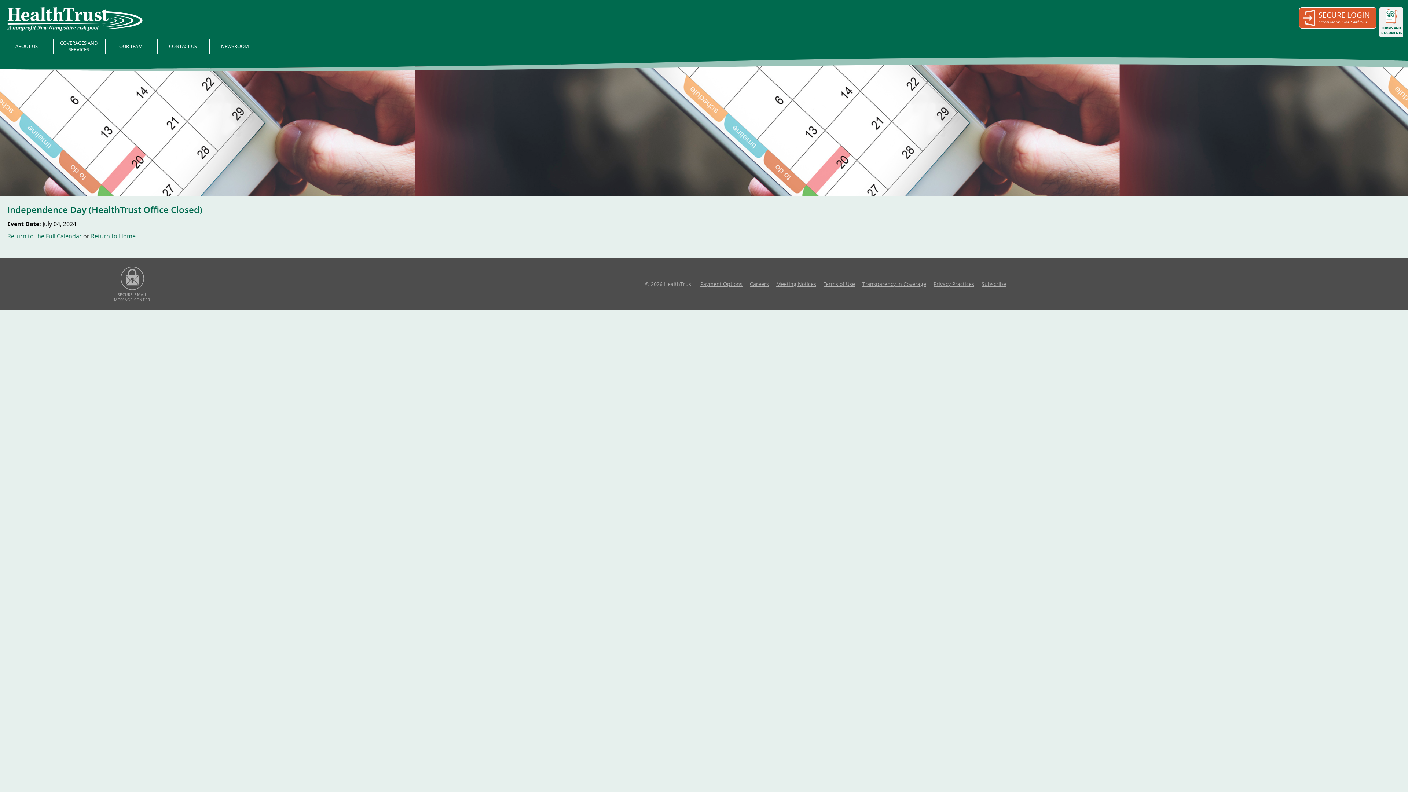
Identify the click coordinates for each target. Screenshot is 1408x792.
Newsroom (235, 46)
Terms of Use (839, 283)
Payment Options (721, 283)
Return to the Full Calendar (44, 236)
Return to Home (113, 236)
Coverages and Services (79, 46)
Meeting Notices (796, 283)
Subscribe (994, 283)
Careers (759, 283)
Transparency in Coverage (894, 283)
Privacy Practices (954, 283)
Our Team (131, 46)
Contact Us (183, 46)
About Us (26, 46)
